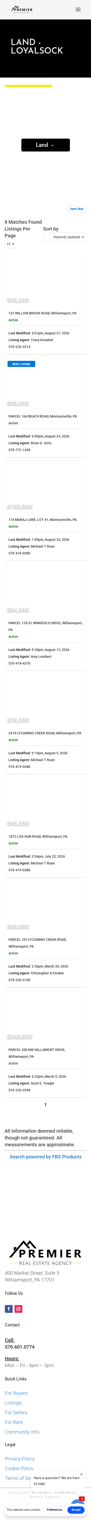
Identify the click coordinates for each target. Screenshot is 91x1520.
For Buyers (16, 1393)
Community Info (22, 1432)
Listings (13, 1403)
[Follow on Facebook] (9, 1309)
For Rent (14, 1422)
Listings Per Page (17, 232)
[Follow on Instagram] (18, 1309)
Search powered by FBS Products (46, 1157)
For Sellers (16, 1412)
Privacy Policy (20, 1459)
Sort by (50, 229)
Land (42, 145)
